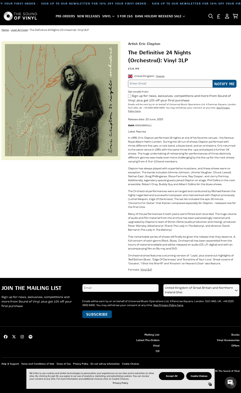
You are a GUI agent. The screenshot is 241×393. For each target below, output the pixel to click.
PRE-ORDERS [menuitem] (65, 16)
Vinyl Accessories (228, 340)
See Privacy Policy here (168, 305)
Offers (235, 345)
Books (235, 334)
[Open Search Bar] (210, 16)
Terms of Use (63, 363)
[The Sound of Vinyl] (20, 16)
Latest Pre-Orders (147, 340)
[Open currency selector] (219, 16)
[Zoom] (61, 100)
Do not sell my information (105, 363)
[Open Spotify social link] (30, 337)
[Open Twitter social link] (14, 337)
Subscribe (97, 314)
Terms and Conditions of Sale (37, 363)
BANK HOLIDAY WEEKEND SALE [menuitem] (158, 16)
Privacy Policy (80, 363)
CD (157, 351)
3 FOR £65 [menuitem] (125, 16)
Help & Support (10, 363)
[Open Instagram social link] (22, 337)
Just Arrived (19, 30)
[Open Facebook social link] (6, 337)
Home (5, 30)
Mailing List (151, 334)
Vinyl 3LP (146, 269)
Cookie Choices (130, 363)
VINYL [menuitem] (106, 16)
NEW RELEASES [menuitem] (88, 16)
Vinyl (156, 345)
